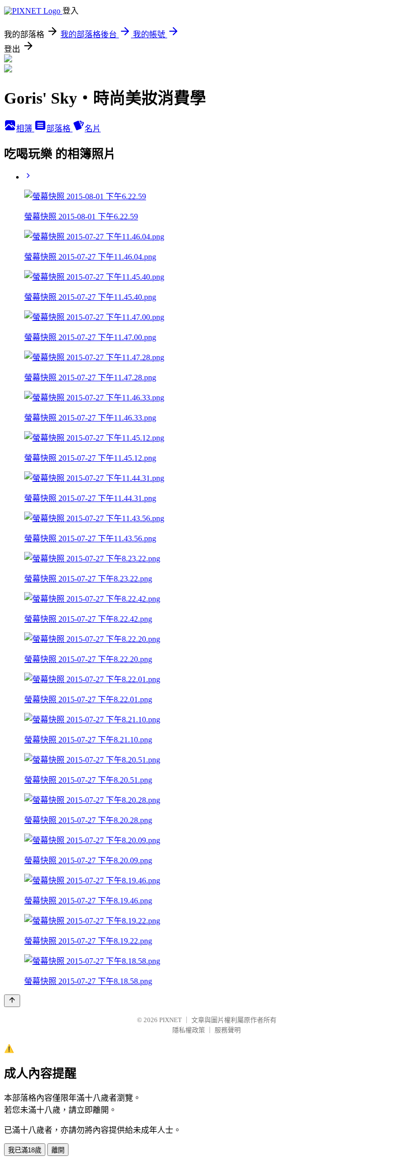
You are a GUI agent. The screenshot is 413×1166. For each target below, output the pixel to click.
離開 (57, 1150)
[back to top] (12, 1000)
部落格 (59, 128)
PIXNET (170, 1020)
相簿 (25, 128)
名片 (93, 128)
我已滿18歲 (24, 1150)
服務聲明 (228, 1030)
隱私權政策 (188, 1030)
